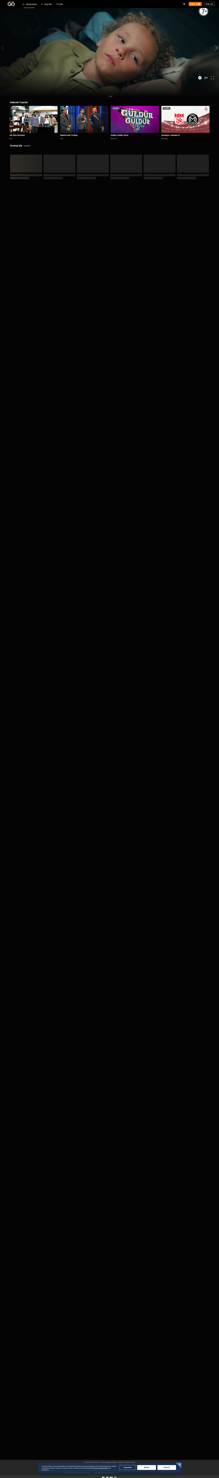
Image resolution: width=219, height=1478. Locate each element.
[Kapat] (179, 1464)
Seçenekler (128, 1467)
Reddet (146, 1467)
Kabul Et (167, 1467)
